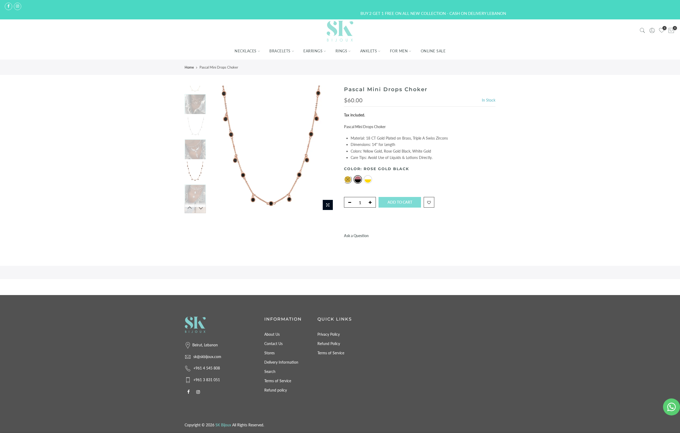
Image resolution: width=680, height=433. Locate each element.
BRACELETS (280, 51)
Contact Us (273, 343)
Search (269, 371)
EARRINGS (312, 51)
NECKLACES (246, 51)
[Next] (326, 149)
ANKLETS (368, 51)
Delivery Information (281, 362)
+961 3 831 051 (206, 379)
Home (189, 67)
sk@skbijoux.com (207, 356)
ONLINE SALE (433, 51)
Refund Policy (328, 343)
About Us (272, 334)
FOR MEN (399, 51)
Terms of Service (277, 381)
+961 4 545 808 (206, 368)
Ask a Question (356, 235)
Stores (269, 353)
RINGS (341, 51)
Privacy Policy (328, 334)
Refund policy (275, 390)
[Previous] (218, 149)
